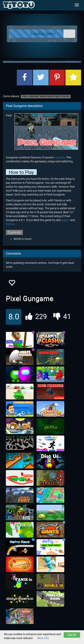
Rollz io (10, 224)
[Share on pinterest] (57, 77)
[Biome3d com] (50, 512)
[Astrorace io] (20, 547)
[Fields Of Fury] (20, 495)
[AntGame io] (20, 443)
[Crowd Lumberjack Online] (50, 495)
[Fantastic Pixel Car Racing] (50, 599)
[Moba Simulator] (20, 616)
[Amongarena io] (20, 374)
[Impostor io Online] (50, 374)
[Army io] (20, 530)
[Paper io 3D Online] (20, 478)
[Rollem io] (20, 426)
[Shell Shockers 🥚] (20, 357)
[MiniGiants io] (50, 530)
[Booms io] (20, 564)
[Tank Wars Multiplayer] (20, 391)
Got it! (72, 635)
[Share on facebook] (24, 77)
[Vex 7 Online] (50, 443)
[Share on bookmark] (73, 77)
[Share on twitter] (41, 77)
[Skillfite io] (20, 512)
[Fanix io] (20, 581)
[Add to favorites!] (12, 284)
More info (43, 638)
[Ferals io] (50, 478)
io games (59, 157)
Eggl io (66, 220)
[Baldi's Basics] (20, 340)
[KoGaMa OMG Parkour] (50, 391)
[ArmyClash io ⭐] (50, 340)
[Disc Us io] (50, 461)
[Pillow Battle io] (50, 564)
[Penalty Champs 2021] (50, 409)
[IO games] (19, 5)
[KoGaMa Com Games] (50, 357)
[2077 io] (50, 426)
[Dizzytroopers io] (20, 599)
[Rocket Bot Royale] (20, 461)
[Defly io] (50, 547)
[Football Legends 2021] (20, 409)
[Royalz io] (50, 581)
